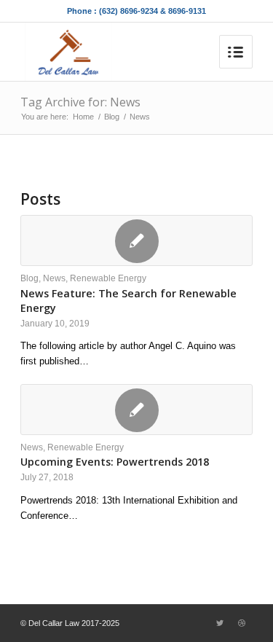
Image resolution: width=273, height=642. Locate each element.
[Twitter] (220, 623)
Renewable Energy (108, 278)
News (54, 278)
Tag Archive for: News (80, 102)
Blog (111, 116)
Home (83, 116)
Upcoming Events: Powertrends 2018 (114, 462)
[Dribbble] (242, 623)
